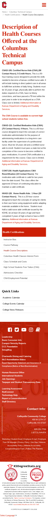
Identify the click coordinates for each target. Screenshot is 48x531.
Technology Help (10, 395)
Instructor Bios (10, 239)
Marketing (6, 439)
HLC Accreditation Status (14, 359)
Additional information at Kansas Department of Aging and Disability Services (21, 106)
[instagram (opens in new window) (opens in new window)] (31, 329)
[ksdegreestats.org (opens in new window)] (24, 466)
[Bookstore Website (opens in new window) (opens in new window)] (38, 329)
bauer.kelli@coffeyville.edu (21, 504)
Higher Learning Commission (23, 498)
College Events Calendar (13, 304)
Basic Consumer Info (12, 340)
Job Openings (8, 379)
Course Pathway (11, 245)
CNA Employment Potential (15, 278)
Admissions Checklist (13, 273)
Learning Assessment (12, 388)
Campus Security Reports (14, 343)
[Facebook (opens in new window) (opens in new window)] (10, 329)
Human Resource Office (13, 372)
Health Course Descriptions (16, 250)
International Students (12, 376)
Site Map (34, 442)
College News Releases (13, 310)
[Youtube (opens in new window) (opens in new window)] (23, 329)
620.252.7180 (34, 504)
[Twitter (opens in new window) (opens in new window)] (17, 329)
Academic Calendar (11, 297)
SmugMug (7, 350)
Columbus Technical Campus (20, 12)
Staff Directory (9, 401)
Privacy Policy (23, 442)
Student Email (16, 439)
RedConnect (8, 392)
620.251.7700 (40, 429)
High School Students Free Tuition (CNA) (21, 267)
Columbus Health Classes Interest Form (21, 256)
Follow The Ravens (34, 449)
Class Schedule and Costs (15, 261)
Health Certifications (12, 15)
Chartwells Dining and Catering (16, 356)
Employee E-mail (30, 439)
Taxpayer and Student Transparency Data (21, 382)
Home (4, 12)
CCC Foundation (10, 346)
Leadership (7, 337)
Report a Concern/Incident (14, 398)
